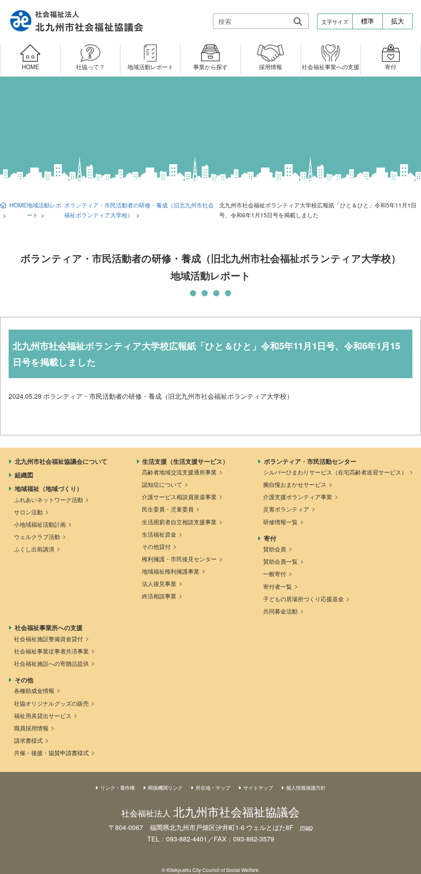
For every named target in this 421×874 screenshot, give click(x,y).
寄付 (270, 538)
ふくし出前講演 (34, 549)
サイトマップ (258, 787)
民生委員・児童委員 (168, 509)
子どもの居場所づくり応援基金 (303, 599)
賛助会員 (274, 549)
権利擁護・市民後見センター (179, 559)
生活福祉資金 (159, 534)
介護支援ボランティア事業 (297, 497)
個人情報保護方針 (306, 787)
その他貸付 (156, 546)
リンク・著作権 (117, 787)
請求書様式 (28, 740)
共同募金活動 (280, 611)
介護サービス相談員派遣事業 (179, 497)
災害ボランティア (286, 509)
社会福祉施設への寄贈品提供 (51, 663)
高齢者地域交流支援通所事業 (179, 472)
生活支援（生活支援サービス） (185, 461)
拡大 (397, 21)
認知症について (162, 484)
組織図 (24, 474)
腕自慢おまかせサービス (294, 484)
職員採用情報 (31, 728)
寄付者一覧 (277, 586)
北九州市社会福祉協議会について (61, 461)
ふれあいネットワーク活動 (48, 499)
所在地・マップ (213, 787)
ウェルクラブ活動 (37, 536)
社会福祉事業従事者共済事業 (51, 651)
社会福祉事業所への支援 (49, 627)
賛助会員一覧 (280, 561)
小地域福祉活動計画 (40, 524)
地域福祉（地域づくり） (49, 488)
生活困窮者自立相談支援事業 (179, 522)
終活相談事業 (159, 596)
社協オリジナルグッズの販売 (51, 703)
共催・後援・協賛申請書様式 (51, 752)
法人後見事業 (159, 583)
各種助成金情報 (34, 690)
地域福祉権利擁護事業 (170, 571)
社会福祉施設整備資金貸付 (48, 639)
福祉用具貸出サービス (43, 715)
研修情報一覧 (280, 522)
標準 (367, 21)
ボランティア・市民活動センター (310, 461)
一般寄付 (274, 573)
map (306, 827)
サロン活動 (28, 512)
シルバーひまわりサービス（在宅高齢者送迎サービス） (335, 472)
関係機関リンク (165, 787)
